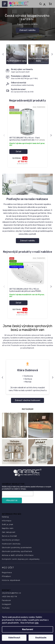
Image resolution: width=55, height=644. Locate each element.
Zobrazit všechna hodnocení (27, 400)
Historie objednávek (11, 580)
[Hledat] (40, 4)
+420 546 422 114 (9, 596)
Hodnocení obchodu (11, 544)
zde (36, 623)
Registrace (7, 572)
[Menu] (5, 4)
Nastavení (27, 629)
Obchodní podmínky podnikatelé (17, 547)
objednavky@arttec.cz (11, 593)
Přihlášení (6, 576)
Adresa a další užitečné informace (18, 555)
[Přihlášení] (45, 4)
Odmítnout (14, 637)
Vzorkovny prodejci (11, 540)
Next (52, 54)
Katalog (5, 517)
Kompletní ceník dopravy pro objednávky (21, 559)
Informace (6, 521)
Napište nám (7, 528)
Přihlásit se (12, 500)
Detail (18, 151)
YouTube (6, 608)
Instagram (6, 604)
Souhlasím (40, 637)
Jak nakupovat (8, 532)
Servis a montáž (9, 536)
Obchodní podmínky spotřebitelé (17, 551)
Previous (3, 54)
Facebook (6, 600)
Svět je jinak (7, 524)
